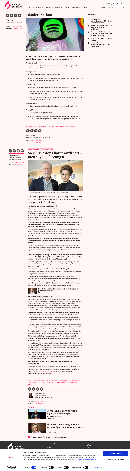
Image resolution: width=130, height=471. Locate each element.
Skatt (42, 380)
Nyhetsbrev (76, 7)
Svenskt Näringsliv (31, 126)
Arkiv (88, 447)
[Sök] (123, 7)
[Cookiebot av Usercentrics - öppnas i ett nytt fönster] (11, 467)
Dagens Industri (42, 126)
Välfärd (48, 380)
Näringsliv (49, 445)
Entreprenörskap (58, 7)
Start (28, 7)
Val (39, 382)
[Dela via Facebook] (7, 15)
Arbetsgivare (36, 380)
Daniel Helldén (61, 382)
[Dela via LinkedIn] (15, 15)
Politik (30, 380)
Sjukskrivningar (32, 382)
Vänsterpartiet (76, 380)
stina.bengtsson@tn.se (15, 159)
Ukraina (73, 126)
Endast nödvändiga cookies (115, 459)
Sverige (30, 384)
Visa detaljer (95, 467)
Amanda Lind (52, 382)
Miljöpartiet (54, 380)
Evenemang (51, 126)
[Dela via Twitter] (11, 15)
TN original (44, 382)
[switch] (51, 467)
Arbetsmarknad (37, 7)
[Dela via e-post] (19, 15)
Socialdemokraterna (72, 382)
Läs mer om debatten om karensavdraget (48, 437)
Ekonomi (47, 7)
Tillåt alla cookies (115, 453)
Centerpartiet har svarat (45, 371)
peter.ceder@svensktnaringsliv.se (14, 23)
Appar (88, 444)
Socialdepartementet (65, 380)
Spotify (68, 126)
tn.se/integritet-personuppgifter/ (85, 459)
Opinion (67, 7)
